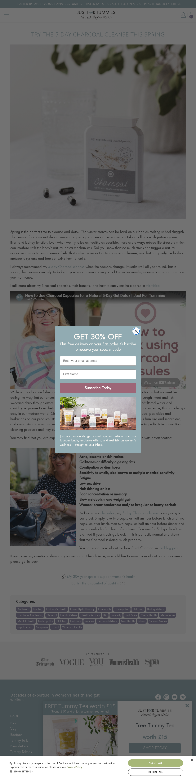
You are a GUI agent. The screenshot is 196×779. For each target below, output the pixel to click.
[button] (66, 771)
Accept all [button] (156, 762)
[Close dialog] (136, 331)
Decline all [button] (156, 772)
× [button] (191, 760)
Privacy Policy (74, 767)
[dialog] (98, 767)
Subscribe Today (98, 388)
